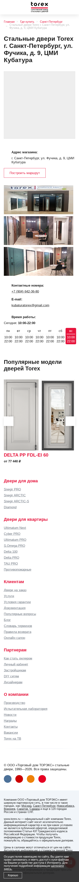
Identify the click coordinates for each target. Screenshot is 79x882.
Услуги (9, 596)
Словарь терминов (18, 626)
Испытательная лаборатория (25, 709)
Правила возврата (17, 632)
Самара (35, 808)
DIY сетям (11, 676)
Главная (9, 21)
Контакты (11, 727)
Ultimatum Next (15, 528)
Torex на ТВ (12, 738)
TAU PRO (11, 563)
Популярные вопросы (20, 614)
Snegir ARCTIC (15, 495)
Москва (26, 805)
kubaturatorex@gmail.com (30, 305)
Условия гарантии (17, 602)
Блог (7, 620)
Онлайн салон (14, 638)
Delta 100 (10, 552)
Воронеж (9, 808)
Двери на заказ (15, 590)
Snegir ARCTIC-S (16, 501)
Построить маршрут (25, 173)
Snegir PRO (12, 489)
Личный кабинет (16, 664)
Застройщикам (15, 670)
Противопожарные (17, 569)
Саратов (22, 808)
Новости (10, 715)
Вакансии (11, 732)
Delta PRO (11, 557)
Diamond (10, 507)
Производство (14, 703)
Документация (15, 608)
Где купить (27, 21)
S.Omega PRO (14, 546)
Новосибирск (65, 805)
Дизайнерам (13, 682)
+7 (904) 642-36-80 (25, 291)
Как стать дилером (18, 658)
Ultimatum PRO (15, 540)
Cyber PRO (12, 534)
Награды (10, 721)
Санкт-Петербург (51, 21)
